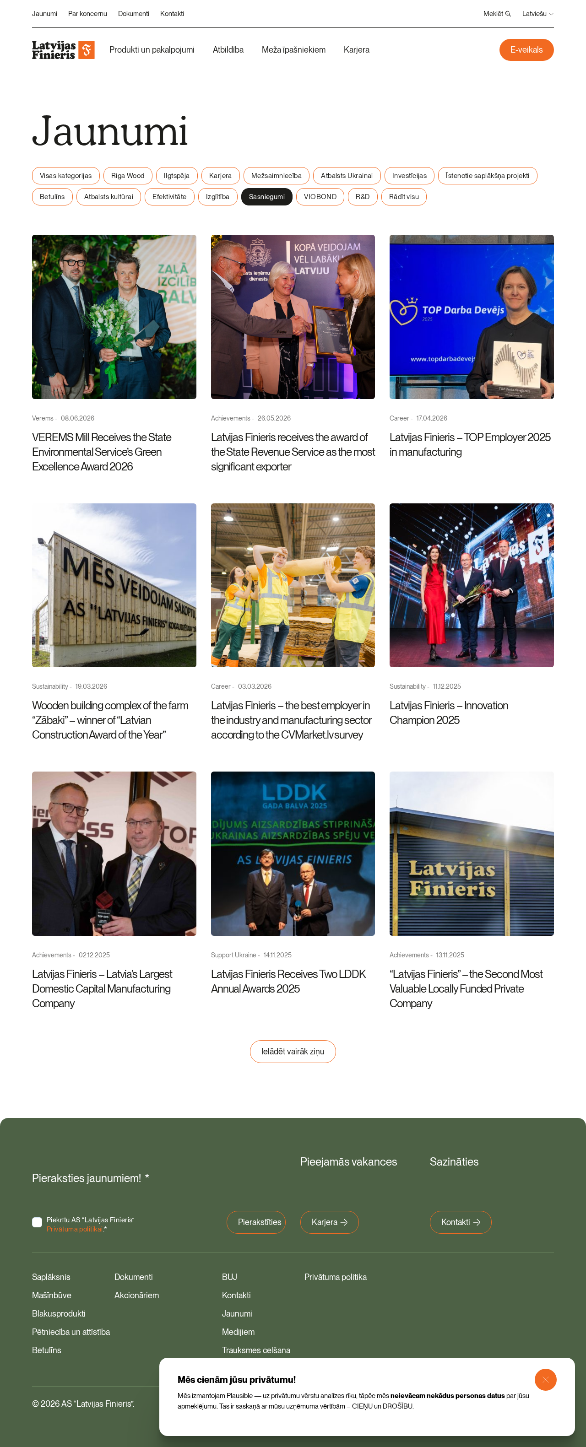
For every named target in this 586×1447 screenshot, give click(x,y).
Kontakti (172, 14)
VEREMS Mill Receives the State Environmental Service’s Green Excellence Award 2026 (101, 452)
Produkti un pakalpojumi (152, 49)
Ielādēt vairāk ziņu (293, 1051)
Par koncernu (87, 14)
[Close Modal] (546, 1380)
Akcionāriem (136, 1295)
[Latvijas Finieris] (63, 50)
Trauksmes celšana (256, 1350)
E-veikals (526, 49)
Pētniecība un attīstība (71, 1332)
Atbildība (228, 49)
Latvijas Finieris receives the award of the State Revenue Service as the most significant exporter (293, 452)
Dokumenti (133, 14)
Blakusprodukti (59, 1313)
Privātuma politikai (75, 1229)
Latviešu (534, 14)
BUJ (229, 1277)
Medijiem (238, 1332)
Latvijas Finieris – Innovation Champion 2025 (449, 713)
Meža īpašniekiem (294, 49)
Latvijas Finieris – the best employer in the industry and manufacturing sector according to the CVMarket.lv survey (291, 720)
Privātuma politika (335, 1277)
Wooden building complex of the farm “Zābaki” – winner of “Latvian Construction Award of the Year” (110, 720)
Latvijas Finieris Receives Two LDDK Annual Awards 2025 (288, 981)
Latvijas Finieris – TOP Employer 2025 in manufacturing (470, 445)
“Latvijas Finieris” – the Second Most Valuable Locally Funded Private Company (466, 988)
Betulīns (46, 1350)
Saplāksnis (51, 1277)
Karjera (356, 49)
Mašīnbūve (51, 1295)
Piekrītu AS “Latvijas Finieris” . (91, 1224)
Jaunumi (44, 14)
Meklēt (493, 14)
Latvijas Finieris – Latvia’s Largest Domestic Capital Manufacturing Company (102, 988)
